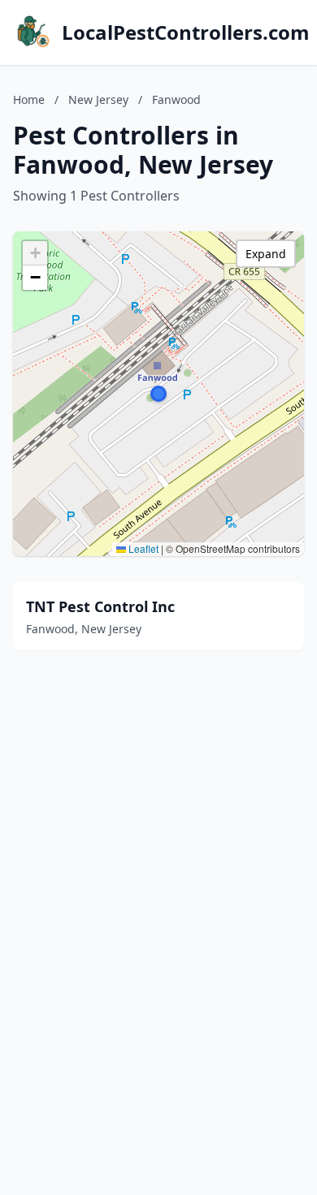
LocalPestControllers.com (186, 32)
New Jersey (98, 99)
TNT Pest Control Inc (100, 606)
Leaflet (142, 548)
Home (29, 99)
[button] (158, 394)
